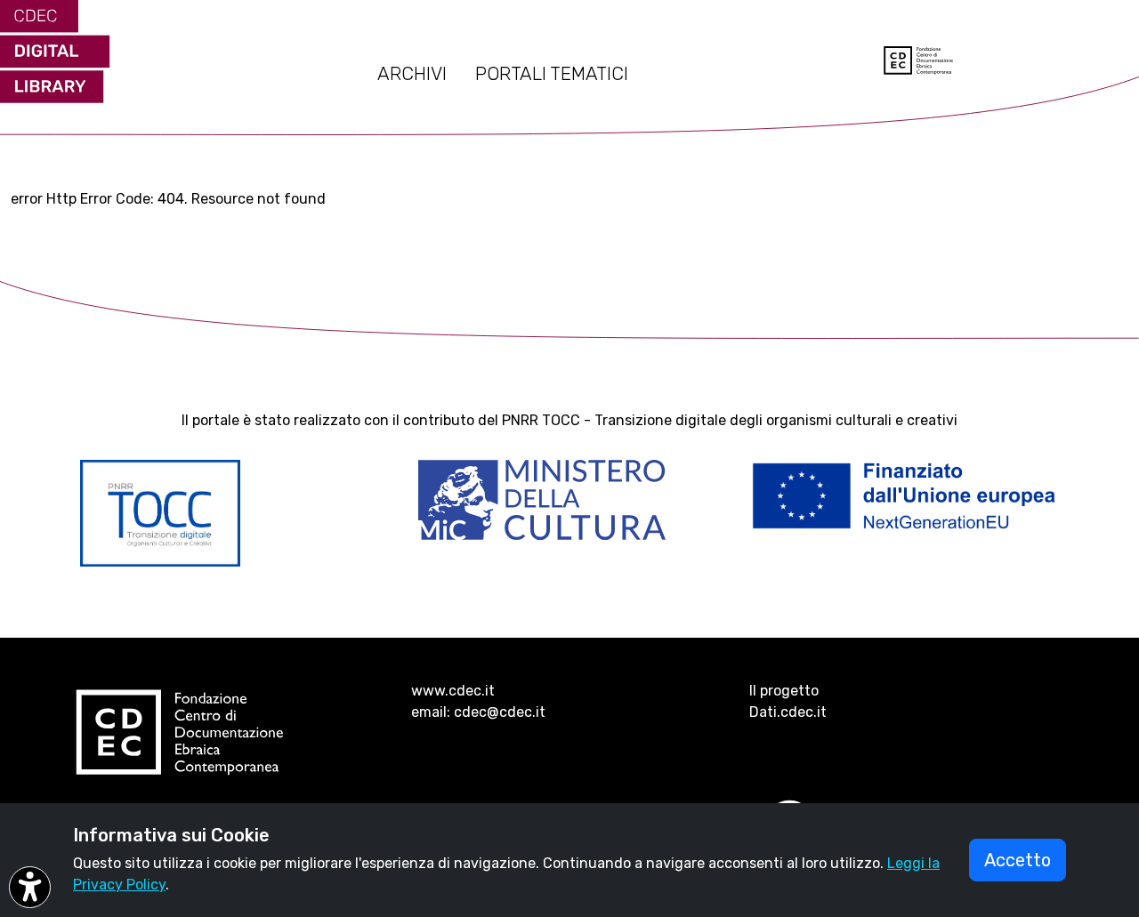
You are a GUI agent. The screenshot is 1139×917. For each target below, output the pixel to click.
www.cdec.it (453, 690)
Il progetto (784, 690)
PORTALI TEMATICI (551, 73)
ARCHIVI (412, 73)
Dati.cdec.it (788, 712)
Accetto (1017, 860)
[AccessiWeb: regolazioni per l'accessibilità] (30, 887)
